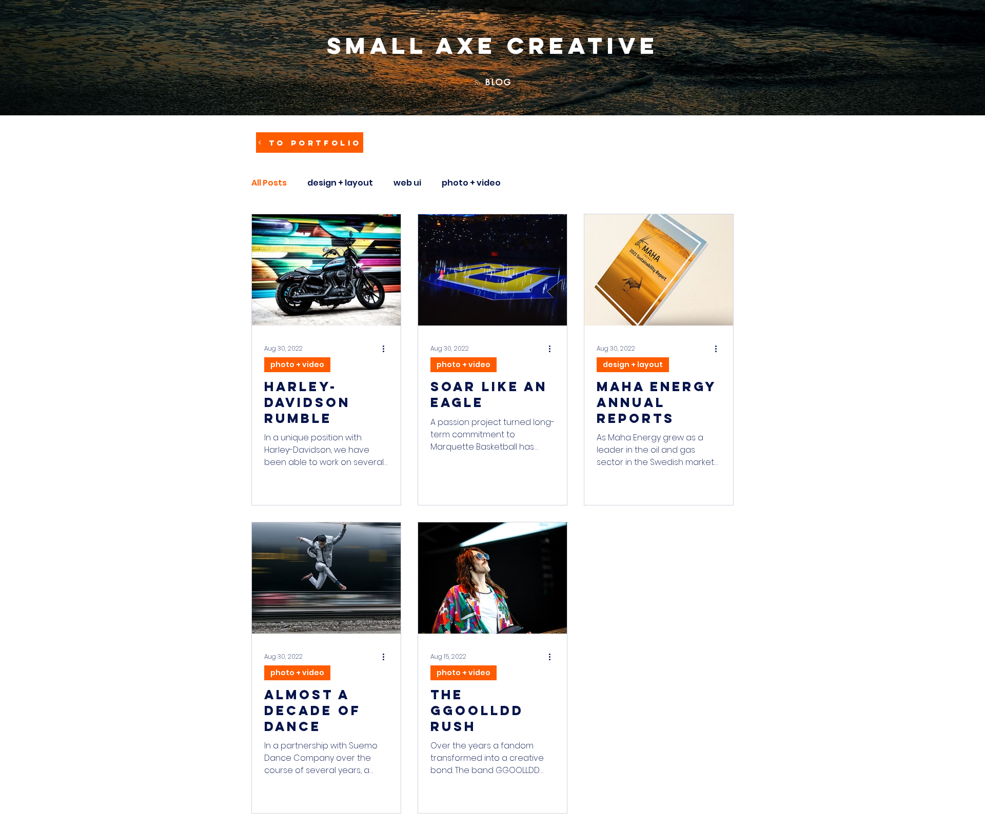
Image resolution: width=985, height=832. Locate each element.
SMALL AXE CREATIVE (493, 45)
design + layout (340, 183)
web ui (407, 183)
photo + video (471, 183)
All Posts (269, 183)
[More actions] (387, 348)
